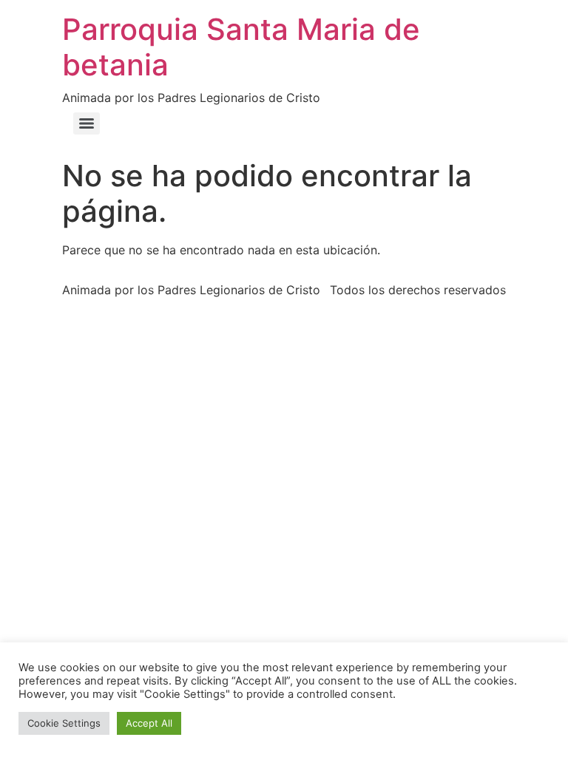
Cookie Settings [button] (64, 723)
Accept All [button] (149, 723)
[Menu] (86, 123)
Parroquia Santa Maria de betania (241, 47)
